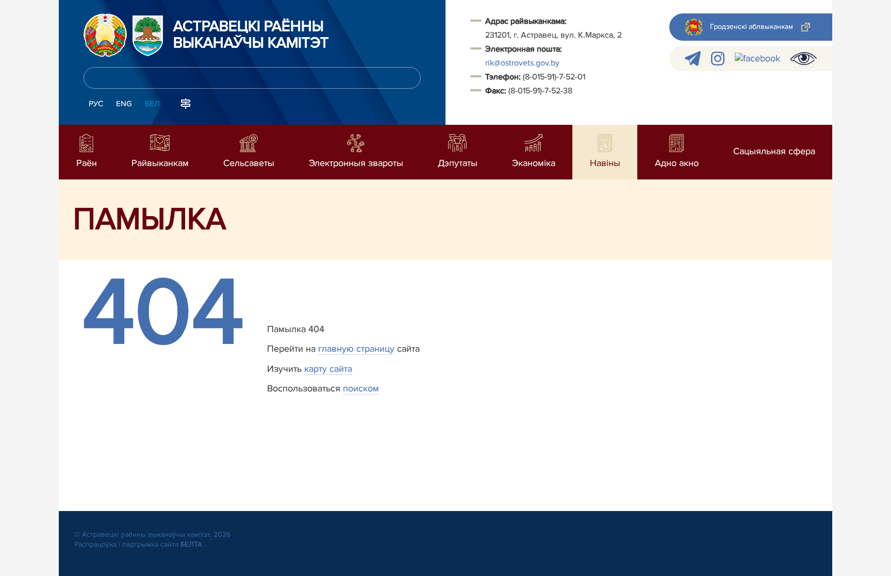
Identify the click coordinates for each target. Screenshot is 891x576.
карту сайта (328, 368)
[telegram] (693, 58)
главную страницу (356, 348)
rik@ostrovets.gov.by (522, 63)
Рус (96, 103)
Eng (124, 103)
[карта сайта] (185, 102)
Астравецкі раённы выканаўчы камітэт (251, 35)
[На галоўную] (105, 35)
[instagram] (717, 58)
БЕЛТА (191, 544)
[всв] (803, 58)
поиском (361, 388)
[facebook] (757, 58)
